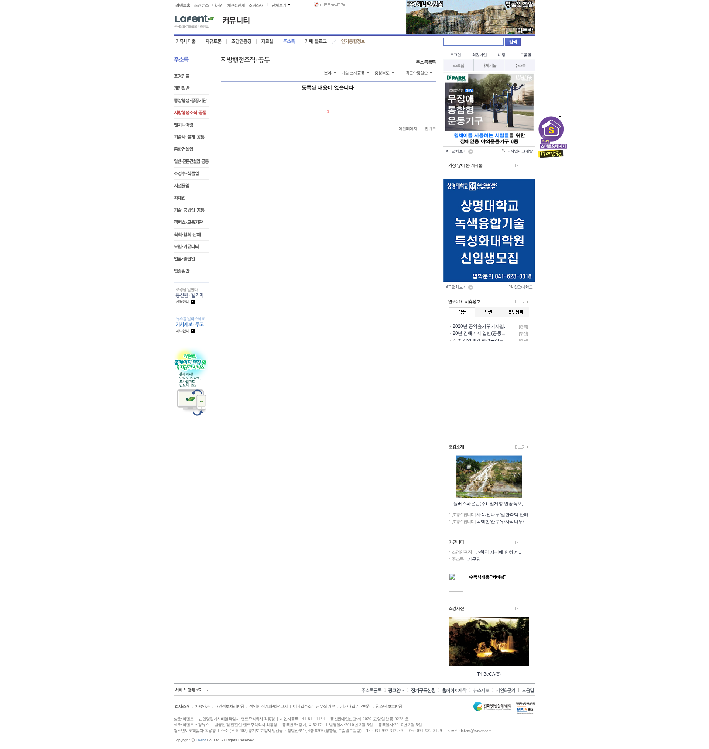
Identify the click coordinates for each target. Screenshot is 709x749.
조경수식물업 (191, 174)
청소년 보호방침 (389, 706)
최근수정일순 (416, 73)
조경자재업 (191, 198)
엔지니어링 (191, 125)
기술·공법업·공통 (191, 210)
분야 (327, 73)
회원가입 (479, 54)
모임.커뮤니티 (191, 247)
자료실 (267, 42)
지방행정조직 (191, 113)
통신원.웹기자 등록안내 (191, 296)
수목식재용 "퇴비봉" (487, 577)
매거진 (217, 5)
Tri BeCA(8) (489, 674)
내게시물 (489, 65)
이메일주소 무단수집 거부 (314, 706)
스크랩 (458, 65)
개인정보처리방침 (229, 706)
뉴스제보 (481, 690)
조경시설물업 (191, 186)
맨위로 (430, 128)
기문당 (474, 559)
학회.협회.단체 (191, 235)
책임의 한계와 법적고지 (268, 706)
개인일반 (191, 88)
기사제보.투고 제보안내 (191, 325)
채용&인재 (236, 5)
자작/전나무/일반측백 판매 (502, 514)
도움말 (525, 54)
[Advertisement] (489, 392)
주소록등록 (426, 62)
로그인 (455, 54)
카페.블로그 (315, 42)
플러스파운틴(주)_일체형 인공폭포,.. (489, 503)
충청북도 (381, 73)
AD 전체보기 (457, 151)
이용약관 (202, 706)
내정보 (503, 54)
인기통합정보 (352, 42)
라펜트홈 (182, 5)
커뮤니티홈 (187, 42)
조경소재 (256, 5)
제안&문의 (505, 690)
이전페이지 (407, 128)
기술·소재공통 (352, 73)
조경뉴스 (201, 5)
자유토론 (213, 42)
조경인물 (191, 76)
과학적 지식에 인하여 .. (498, 552)
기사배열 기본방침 (355, 706)
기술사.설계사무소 (191, 137)
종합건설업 (191, 149)
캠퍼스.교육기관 (191, 222)
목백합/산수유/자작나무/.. (501, 521)
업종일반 (191, 271)
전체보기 (278, 5)
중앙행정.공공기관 (191, 101)
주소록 (289, 42)
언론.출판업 (191, 259)
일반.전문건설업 (191, 161)
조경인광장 (241, 42)
